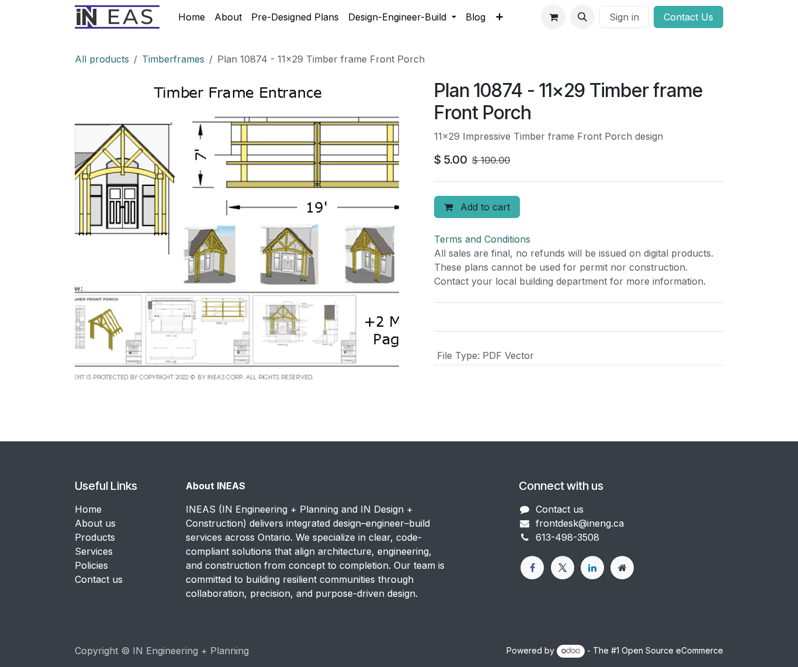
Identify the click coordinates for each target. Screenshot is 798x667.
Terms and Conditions (482, 239)
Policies (91, 565)
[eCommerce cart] (553, 17)
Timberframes (173, 59)
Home (88, 509)
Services (94, 551)
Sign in (624, 17)
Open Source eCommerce (672, 650)
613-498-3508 (567, 537)
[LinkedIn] (592, 567)
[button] (582, 17)
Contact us (99, 579)
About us (95, 523)
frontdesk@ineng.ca (580, 523)
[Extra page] (622, 567)
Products (95, 537)
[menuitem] (192, 17)
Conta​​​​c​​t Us (688, 17)
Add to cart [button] (483, 207)
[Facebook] (532, 567)
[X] (562, 567)
